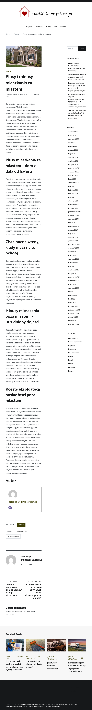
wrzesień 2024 (73, 215)
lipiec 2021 (72, 321)
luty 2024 (71, 233)
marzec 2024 (73, 230)
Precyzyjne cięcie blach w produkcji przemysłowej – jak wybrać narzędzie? (14, 666)
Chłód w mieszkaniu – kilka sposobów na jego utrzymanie (14, 588)
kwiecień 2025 (73, 190)
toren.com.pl (71, 704)
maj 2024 (71, 223)
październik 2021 (74, 310)
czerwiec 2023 (73, 259)
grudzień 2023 (73, 241)
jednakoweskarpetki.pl (14, 706)
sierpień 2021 (73, 317)
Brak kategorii (73, 338)
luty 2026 (71, 154)
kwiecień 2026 (73, 146)
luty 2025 (71, 197)
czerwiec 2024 (73, 219)
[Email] (10, 507)
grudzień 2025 (73, 161)
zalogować (18, 611)
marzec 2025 (73, 194)
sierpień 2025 (73, 175)
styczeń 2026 (73, 157)
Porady (48, 27)
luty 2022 (71, 299)
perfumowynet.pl (29, 706)
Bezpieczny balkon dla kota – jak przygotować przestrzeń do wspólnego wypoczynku (76, 86)
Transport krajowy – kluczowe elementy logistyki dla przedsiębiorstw (77, 667)
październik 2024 (74, 212)
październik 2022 (74, 277)
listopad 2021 (73, 306)
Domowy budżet (22, 531)
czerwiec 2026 (73, 139)
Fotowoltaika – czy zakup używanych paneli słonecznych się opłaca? (33, 589)
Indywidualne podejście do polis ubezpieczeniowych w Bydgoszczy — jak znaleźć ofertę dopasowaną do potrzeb (77, 100)
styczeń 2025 (73, 201)
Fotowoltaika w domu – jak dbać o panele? (34, 664)
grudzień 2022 (73, 270)
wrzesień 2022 (73, 281)
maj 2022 (71, 292)
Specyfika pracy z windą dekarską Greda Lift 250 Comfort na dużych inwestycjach (77, 114)
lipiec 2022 (72, 284)
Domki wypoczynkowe (76, 342)
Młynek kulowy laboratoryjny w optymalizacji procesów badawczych (76, 67)
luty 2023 (71, 266)
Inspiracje (29, 27)
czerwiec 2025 (73, 183)
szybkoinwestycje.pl (43, 706)
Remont (63, 27)
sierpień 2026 (73, 132)
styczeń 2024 (73, 237)
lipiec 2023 (72, 255)
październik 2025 (74, 168)
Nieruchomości (13, 536)
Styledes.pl (56, 706)
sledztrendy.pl (61, 704)
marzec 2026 (73, 150)
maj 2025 (71, 186)
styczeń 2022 (73, 303)
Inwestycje (39, 27)
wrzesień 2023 (73, 248)
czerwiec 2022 (73, 288)
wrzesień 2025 (73, 172)
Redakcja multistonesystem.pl (16, 94)
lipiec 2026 (72, 135)
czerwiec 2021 (73, 324)
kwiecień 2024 (73, 226)
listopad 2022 (73, 273)
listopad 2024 (73, 208)
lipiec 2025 (72, 179)
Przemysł (71, 367)
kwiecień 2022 (73, 295)
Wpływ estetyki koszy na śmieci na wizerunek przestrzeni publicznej (77, 77)
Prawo (55, 27)
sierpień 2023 (73, 252)
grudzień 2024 (73, 204)
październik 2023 (74, 244)
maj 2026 (71, 143)
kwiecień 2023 (73, 263)
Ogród (70, 356)
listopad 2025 (73, 165)
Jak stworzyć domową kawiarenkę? (52, 665)
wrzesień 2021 (73, 313)
